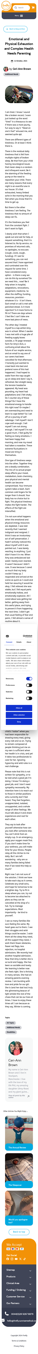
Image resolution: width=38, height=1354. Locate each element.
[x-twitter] (20, 1260)
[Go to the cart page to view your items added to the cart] (33, 7)
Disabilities (11, 1032)
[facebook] (7, 1260)
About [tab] (29, 642)
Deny (19, 722)
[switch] (29, 685)
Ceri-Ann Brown (22, 69)
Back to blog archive (17, 29)
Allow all (19, 708)
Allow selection (19, 715)
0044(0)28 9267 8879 (22, 1314)
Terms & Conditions (19, 1341)
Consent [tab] (9, 642)
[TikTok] (24, 1260)
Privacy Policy (19, 1346)
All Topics (10, 1023)
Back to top (19, 1232)
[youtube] (16, 1260)
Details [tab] (19, 642)
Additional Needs (11, 74)
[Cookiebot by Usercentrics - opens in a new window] (24, 636)
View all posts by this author (16, 1096)
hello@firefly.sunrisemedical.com (22, 1320)
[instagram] (12, 1260)
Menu (17, 16)
